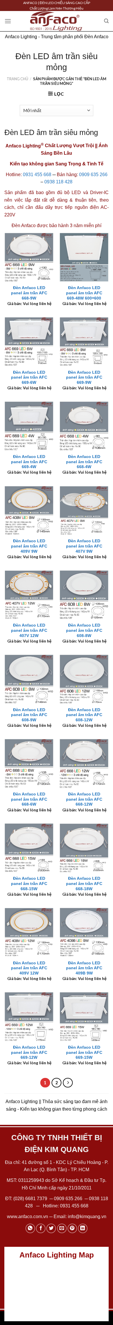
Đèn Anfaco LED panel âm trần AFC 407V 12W (29, 630)
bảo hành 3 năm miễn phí (75, 225)
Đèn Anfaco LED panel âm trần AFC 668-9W (29, 293)
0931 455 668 (37, 174)
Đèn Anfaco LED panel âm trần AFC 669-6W (29, 377)
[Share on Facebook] (40, 1228)
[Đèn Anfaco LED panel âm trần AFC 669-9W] (84, 341)
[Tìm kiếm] (106, 21)
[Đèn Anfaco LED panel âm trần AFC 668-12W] (84, 763)
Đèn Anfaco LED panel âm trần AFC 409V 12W (29, 968)
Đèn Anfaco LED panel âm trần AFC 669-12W (29, 1052)
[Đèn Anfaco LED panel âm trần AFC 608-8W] (84, 594)
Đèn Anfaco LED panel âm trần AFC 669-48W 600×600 (84, 293)
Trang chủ (17, 78)
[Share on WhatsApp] (30, 1228)
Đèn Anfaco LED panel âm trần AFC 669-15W (84, 1052)
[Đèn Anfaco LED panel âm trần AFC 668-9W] (29, 257)
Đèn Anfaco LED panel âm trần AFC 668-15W (29, 883)
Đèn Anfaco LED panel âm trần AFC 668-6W (29, 799)
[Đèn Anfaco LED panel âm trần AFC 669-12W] (29, 1016)
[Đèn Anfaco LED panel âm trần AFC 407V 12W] (29, 594)
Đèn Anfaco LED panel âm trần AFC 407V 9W (84, 546)
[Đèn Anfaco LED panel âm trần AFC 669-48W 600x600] (84, 257)
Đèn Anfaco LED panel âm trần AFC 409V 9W (29, 546)
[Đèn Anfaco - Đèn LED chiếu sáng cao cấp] (56, 21)
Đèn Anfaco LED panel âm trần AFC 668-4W (84, 462)
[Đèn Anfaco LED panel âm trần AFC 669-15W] (84, 1016)
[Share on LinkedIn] (83, 1228)
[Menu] (7, 21)
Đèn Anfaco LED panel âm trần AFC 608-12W (84, 715)
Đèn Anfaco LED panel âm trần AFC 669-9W (84, 377)
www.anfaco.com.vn (27, 1216)
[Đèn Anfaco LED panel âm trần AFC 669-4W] (29, 425)
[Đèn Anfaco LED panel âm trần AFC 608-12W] (84, 679)
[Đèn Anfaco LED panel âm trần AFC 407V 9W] (84, 510)
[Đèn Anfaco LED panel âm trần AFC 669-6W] (29, 341)
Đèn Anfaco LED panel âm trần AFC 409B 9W (84, 968)
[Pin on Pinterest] (72, 1228)
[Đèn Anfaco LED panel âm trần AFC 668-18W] (84, 848)
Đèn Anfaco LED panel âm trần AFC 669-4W (29, 462)
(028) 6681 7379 (30, 1198)
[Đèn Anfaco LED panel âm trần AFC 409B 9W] (84, 932)
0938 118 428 (58, 181)
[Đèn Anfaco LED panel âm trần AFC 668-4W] (84, 425)
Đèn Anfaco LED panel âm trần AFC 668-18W (84, 883)
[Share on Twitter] (51, 1228)
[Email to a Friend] (62, 1228)
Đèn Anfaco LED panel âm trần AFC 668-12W (84, 799)
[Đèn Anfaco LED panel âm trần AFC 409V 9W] (29, 510)
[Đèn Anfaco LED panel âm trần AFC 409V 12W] (29, 932)
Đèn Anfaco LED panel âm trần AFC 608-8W (84, 630)
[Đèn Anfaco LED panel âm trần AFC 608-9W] (29, 679)
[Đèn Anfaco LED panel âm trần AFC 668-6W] (29, 763)
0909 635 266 (93, 174)
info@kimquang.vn (87, 1216)
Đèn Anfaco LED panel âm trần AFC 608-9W (29, 715)
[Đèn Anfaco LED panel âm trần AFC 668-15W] (29, 848)
